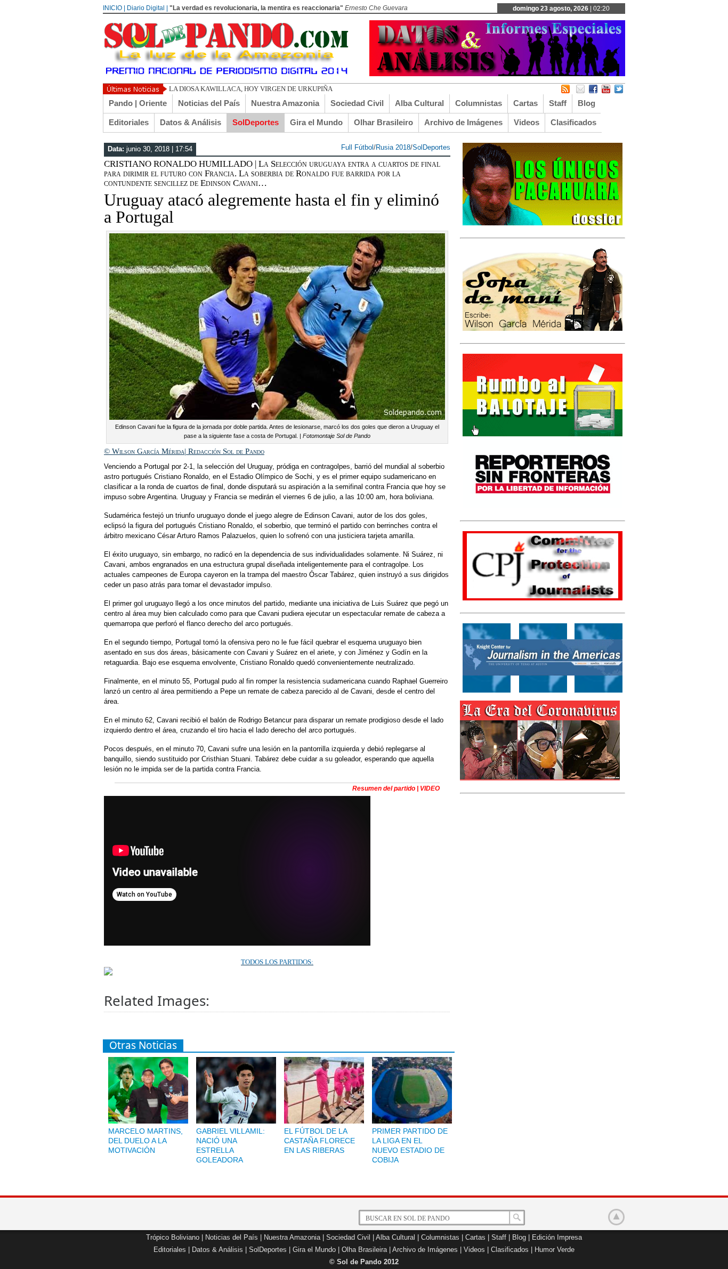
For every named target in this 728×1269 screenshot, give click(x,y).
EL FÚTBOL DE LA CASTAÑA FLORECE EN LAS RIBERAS (319, 1140)
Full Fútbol (357, 147)
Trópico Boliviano (172, 1237)
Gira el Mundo (316, 122)
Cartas (525, 103)
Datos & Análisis (190, 122)
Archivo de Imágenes (463, 122)
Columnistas (478, 103)
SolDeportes (255, 122)
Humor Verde (555, 1250)
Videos (526, 122)
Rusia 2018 (393, 147)
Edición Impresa (557, 1237)
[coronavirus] (540, 778)
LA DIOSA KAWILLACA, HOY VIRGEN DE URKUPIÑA (251, 89)
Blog (586, 103)
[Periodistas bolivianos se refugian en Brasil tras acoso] (542, 690)
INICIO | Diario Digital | (135, 8)
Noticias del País (209, 103)
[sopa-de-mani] (542, 328)
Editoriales (129, 122)
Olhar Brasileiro (383, 122)
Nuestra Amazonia (285, 103)
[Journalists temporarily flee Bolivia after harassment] (542, 598)
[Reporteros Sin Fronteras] (542, 506)
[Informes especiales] (497, 74)
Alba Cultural (419, 103)
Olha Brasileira (364, 1250)
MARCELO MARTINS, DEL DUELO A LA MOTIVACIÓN (145, 1140)
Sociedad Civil (357, 103)
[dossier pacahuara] (542, 223)
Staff (558, 103)
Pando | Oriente (138, 103)
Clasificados (573, 122)
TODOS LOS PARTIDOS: (277, 962)
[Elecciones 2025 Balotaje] (542, 434)
